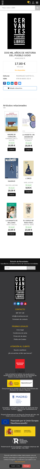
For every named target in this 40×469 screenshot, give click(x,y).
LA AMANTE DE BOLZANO (11, 222)
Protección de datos (20, 336)
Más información (20, 462)
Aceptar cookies (15, 466)
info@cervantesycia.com (20, 316)
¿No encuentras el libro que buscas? (20, 353)
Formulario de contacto (20, 319)
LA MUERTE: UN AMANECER (28, 136)
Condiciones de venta (20, 333)
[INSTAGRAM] (21, 303)
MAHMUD (11, 181)
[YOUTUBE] (25, 303)
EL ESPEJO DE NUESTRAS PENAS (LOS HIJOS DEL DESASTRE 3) (28, 222)
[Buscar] (37, 7)
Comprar (11, 149)
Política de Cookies (20, 339)
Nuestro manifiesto (20, 350)
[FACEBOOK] (14, 303)
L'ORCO (28, 178)
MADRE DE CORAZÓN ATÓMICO (12, 136)
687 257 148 (20, 313)
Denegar (26, 466)
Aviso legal (20, 330)
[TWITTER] (18, 303)
